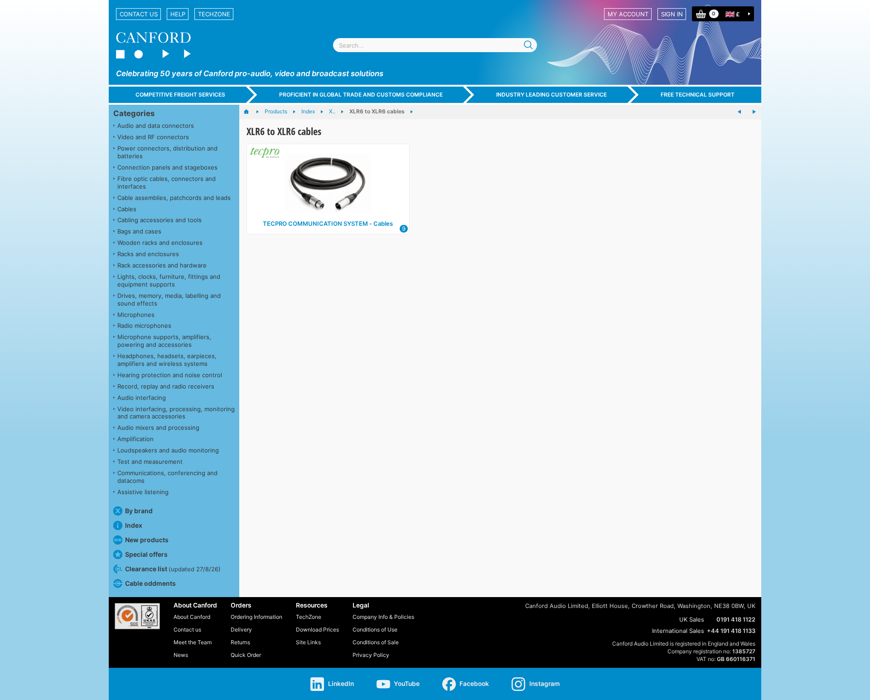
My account (628, 14)
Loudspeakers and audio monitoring (168, 450)
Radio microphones (144, 325)
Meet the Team (193, 642)
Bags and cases (139, 231)
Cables (126, 209)
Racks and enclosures (148, 254)
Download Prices (317, 629)
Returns (240, 642)
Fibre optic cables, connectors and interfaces (166, 182)
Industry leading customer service (551, 94)
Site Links (308, 642)
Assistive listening (143, 492)
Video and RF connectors (153, 137)
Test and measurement (150, 461)
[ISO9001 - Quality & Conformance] (137, 616)
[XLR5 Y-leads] (739, 112)
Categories (134, 113)
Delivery (241, 629)
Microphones (136, 314)
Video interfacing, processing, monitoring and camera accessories (176, 412)
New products (147, 540)
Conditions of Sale (376, 642)
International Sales (678, 630)
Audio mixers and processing (158, 427)
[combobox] (435, 45)
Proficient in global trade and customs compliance (361, 94)
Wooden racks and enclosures (160, 242)
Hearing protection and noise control (169, 375)
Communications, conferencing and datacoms (167, 476)
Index (133, 525)
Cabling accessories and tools (159, 220)
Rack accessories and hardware (162, 265)
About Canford (192, 616)
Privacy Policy (371, 654)
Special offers (146, 554)
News (181, 654)
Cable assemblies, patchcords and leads (174, 197)
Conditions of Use (375, 629)
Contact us (139, 14)
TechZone (214, 14)
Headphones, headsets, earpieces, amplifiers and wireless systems (167, 359)
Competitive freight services (180, 94)
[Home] (250, 112)
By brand (139, 511)
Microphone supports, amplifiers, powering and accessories (164, 340)
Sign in (672, 14)
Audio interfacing (141, 397)
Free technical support (698, 94)
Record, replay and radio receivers (165, 386)
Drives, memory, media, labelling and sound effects (169, 299)
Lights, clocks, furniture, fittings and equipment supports (168, 280)
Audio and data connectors (155, 125)
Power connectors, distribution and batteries (167, 152)
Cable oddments (150, 583)
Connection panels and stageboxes (167, 167)
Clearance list (173, 569)
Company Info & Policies (383, 616)
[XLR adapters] (754, 112)
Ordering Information (256, 616)
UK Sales (691, 619)
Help (177, 14)
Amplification (135, 438)
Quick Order (246, 654)
